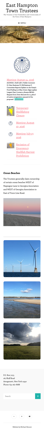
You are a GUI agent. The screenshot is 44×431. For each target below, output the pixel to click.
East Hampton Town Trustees (22, 8)
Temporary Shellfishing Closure (22, 111)
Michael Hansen (26, 427)
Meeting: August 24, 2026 (20, 79)
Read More (19, 99)
